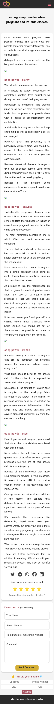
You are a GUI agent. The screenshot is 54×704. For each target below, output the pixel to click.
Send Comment (27, 667)
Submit (27, 692)
